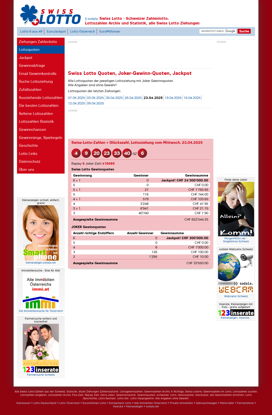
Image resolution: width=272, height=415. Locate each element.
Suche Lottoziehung (36, 81)
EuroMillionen (109, 31)
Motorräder (227, 403)
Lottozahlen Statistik (36, 121)
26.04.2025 (133, 98)
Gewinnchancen (32, 129)
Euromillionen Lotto (94, 403)
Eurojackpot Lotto (120, 403)
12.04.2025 (76, 103)
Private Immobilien (181, 403)
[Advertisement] (34, 184)
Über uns (26, 169)
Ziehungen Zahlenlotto (38, 42)
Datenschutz (29, 161)
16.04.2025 (192, 98)
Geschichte (28, 145)
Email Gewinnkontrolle (38, 73)
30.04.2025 (114, 98)
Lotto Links (28, 153)
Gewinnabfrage (32, 65)
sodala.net (152, 406)
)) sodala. (92, 19)
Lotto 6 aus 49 (31, 31)
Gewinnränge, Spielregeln (40, 137)
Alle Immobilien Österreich (150, 403)
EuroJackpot (56, 31)
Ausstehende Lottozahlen (40, 98)
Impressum (23, 403)
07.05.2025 (76, 98)
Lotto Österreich (82, 31)
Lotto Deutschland (44, 403)
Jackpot (25, 58)
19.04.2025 (173, 98)
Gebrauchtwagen (206, 403)
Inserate (118, 406)
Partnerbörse (245, 403)
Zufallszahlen (30, 89)
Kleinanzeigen (134, 406)
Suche (244, 31)
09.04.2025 (95, 103)
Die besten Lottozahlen (38, 105)
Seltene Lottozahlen (36, 113)
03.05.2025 (95, 98)
